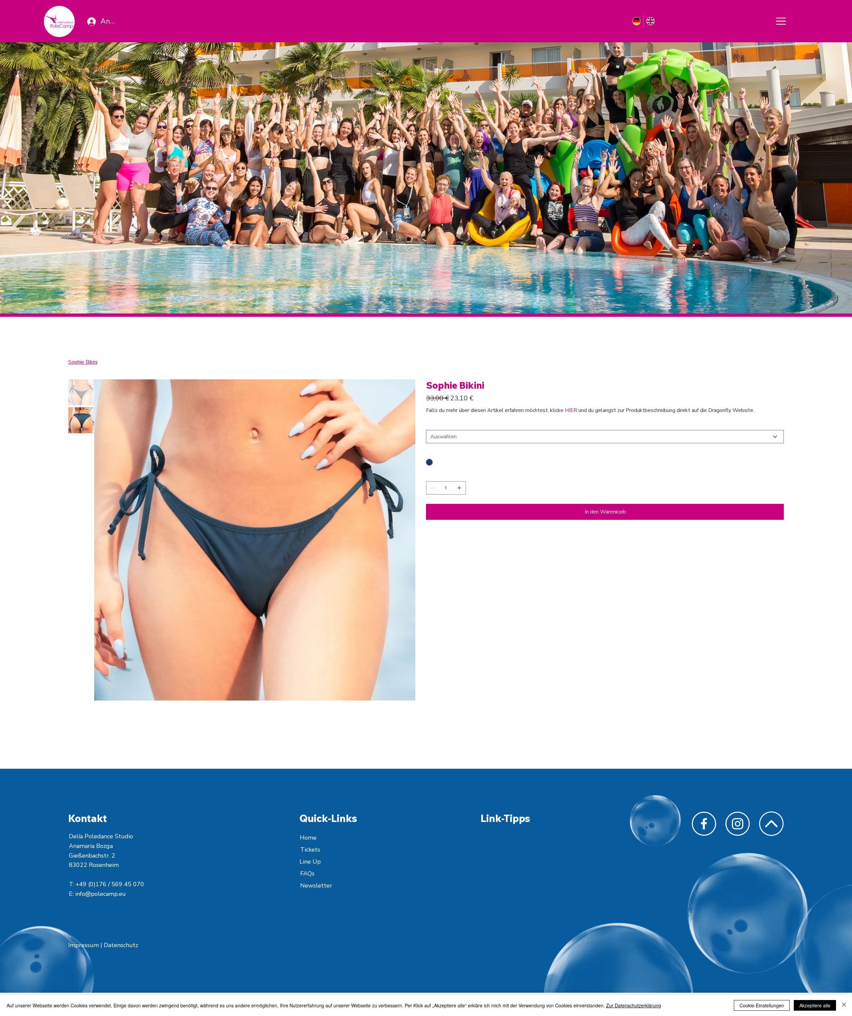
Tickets (310, 850)
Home (308, 838)
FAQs (307, 874)
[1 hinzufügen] (459, 488)
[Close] (781, 21)
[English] (650, 21)
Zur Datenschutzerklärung (633, 1005)
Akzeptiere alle (814, 1005)
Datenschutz (121, 945)
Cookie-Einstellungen (762, 1005)
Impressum (84, 945)
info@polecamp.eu (100, 894)
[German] (636, 21)
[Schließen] (844, 1005)
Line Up (310, 862)
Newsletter (316, 886)
